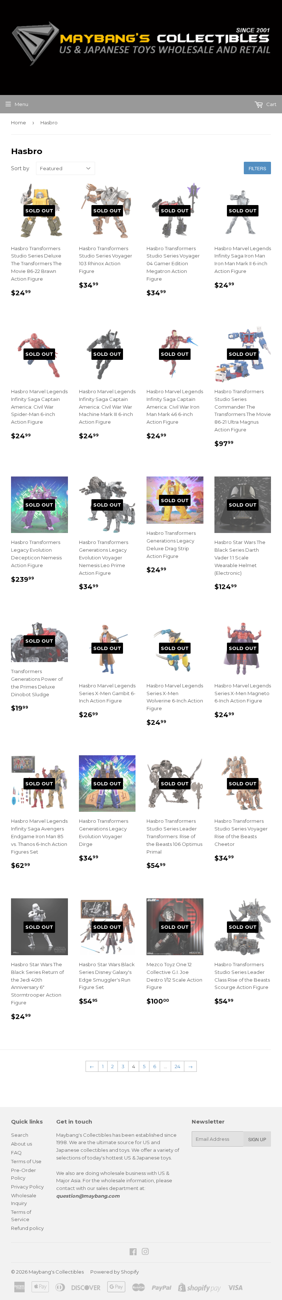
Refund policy (27, 1228)
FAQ (16, 1152)
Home (18, 122)
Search (19, 1135)
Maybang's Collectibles (56, 1272)
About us (21, 1144)
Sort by (20, 168)
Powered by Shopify (114, 1272)
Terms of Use (26, 1161)
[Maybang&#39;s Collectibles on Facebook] (133, 1253)
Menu (21, 104)
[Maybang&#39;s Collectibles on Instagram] (145, 1253)
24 (177, 1066)
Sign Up (257, 1139)
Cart (270, 104)
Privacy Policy (27, 1187)
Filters (257, 168)
